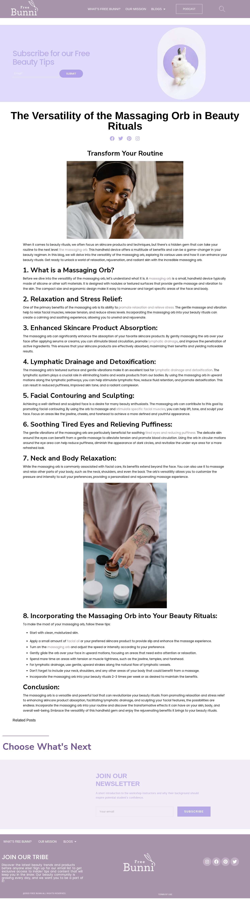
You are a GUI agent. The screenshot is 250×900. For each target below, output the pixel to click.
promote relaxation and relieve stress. (146, 307)
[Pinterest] (225, 861)
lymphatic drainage (163, 341)
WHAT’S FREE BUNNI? (104, 9)
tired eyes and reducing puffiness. (170, 433)
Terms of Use (165, 894)
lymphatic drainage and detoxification (183, 370)
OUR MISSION (136, 9)
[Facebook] (216, 861)
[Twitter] (234, 861)
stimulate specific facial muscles (140, 409)
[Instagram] (207, 861)
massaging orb (160, 278)
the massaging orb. (73, 250)
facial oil (73, 641)
